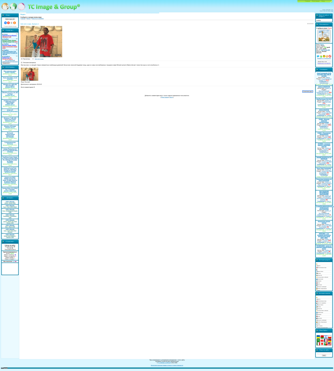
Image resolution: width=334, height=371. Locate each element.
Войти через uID (10, 19)
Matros (328, 77)
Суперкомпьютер (10, 142)
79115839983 (324, 175)
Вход (323, 1)
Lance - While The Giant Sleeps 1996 (10, 222)
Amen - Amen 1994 (10, 203)
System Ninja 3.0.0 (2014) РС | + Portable (10, 189)
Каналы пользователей (322, 327)
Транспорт (319, 284)
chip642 (329, 115)
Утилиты (324, 125)
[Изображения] (29, 74)
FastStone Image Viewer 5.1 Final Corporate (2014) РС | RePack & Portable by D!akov (10, 159)
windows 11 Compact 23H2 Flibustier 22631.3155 (10, 102)
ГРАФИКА (10, 152)
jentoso (329, 242)
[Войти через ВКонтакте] (5, 23)
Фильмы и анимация (321, 286)
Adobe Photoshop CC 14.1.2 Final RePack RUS (10, 149)
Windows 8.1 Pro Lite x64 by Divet (10, 93)
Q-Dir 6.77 (10, 110)
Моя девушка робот (10, 71)
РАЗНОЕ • (10, 79)
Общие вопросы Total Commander (324, 184)
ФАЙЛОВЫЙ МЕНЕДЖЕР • (10, 112)
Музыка (319, 273)
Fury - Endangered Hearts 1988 (10, 211)
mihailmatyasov (324, 152)
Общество (319, 275)
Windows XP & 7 (10, 87)
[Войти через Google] (11, 22)
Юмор (318, 290)
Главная (307, 1)
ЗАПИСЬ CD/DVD (10, 172)
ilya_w (329, 201)
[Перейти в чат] (324, 57)
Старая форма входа (10, 26)
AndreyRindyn (324, 127)
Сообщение (323, 81)
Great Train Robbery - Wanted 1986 (10, 236)
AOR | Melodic (10, 201)
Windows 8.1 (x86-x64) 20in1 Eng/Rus (10, 85)
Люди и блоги (320, 271)
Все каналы (319, 325)
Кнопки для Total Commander (324, 113)
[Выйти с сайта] (330, 57)
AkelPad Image (326, 102)
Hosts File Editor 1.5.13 (10, 77)
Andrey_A (328, 88)
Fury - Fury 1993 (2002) (10, 207)
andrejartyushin (324, 83)
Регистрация (315, 1)
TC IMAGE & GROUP (164, 362)
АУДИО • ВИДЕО (10, 72)
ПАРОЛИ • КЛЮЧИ (10, 183)
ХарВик (328, 111)
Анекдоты (10, 143)
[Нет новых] (318, 57)
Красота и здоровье (38, 18)
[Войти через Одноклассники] (14, 23)
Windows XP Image (10, 126)
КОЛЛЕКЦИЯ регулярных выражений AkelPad (324, 198)
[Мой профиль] (321, 57)
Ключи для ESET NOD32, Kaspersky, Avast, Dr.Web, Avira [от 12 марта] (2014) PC (10, 179)
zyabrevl (328, 138)
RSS (332, 10)
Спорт (318, 282)
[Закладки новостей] (327, 57)
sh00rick (328, 253)
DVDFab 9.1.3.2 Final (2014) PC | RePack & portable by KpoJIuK (10, 169)
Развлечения (320, 279)
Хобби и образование (322, 288)
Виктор (329, 186)
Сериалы (319, 281)
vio (14, 261)
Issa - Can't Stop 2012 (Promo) (10, 231)
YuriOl (329, 94)
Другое (318, 265)
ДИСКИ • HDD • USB (10, 191)
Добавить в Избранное (324, 58)
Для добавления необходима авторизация (10, 61)
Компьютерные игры (321, 267)
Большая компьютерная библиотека (10, 134)
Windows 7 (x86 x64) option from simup (10, 118)
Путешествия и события (322, 277)
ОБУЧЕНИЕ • (10, 137)
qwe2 (328, 104)
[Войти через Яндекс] (8, 23)
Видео (28, 18)
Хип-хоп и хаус (39, 59)
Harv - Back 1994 (10, 227)
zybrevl (329, 164)
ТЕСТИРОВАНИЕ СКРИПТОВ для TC (322, 91)
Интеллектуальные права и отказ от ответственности (167, 365)
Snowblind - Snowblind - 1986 (10, 217)
